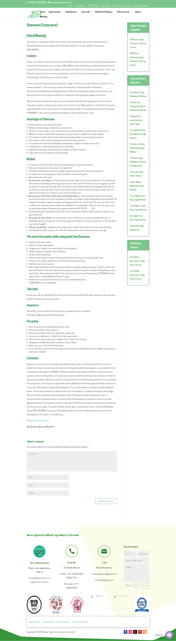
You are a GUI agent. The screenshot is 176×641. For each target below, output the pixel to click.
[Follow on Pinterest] (140, 632)
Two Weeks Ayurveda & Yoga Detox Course (137, 274)
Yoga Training (54, 12)
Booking (43, 17)
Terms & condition (80, 622)
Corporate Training (140, 6)
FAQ (113, 6)
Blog (129, 6)
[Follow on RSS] (145, 632)
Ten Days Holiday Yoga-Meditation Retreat (137, 147)
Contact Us (121, 6)
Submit (145, 585)
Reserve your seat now (38, 420)
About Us (80, 6)
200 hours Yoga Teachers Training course (138, 43)
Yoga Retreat (70, 12)
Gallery (138, 12)
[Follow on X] (135, 632)
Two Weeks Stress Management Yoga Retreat (138, 133)
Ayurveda (86, 12)
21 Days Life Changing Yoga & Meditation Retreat (138, 106)
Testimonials (105, 6)
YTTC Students (93, 6)
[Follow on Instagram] (130, 632)
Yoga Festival (48, 622)
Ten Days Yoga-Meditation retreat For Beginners (138, 161)
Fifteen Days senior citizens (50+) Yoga (136, 120)
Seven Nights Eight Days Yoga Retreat (137, 185)
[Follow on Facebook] (126, 632)
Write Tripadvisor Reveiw (39, 563)
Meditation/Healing (103, 12)
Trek (70, 6)
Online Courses (123, 12)
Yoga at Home (34, 622)
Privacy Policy (63, 622)
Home (42, 12)
